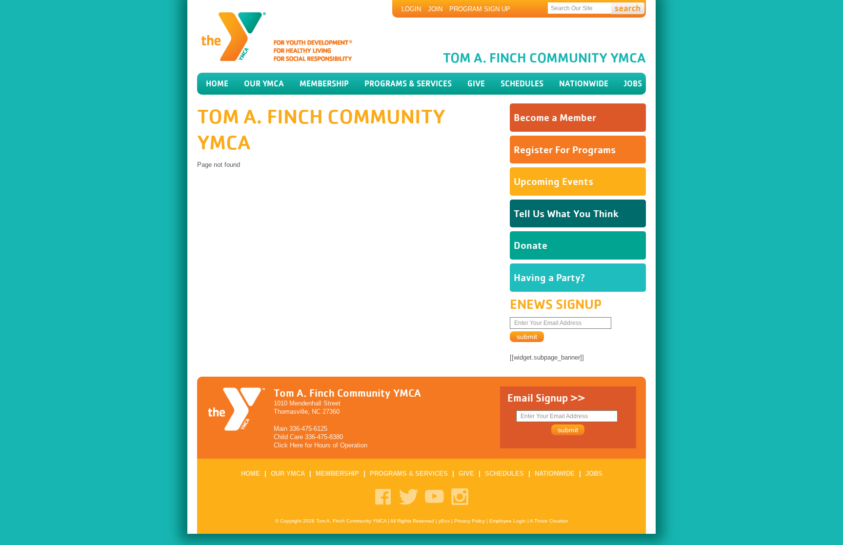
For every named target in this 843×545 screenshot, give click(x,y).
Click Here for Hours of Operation (320, 445)
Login (411, 9)
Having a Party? (549, 277)
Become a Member (555, 117)
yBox (444, 521)
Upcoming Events (553, 181)
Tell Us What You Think (566, 213)
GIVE (476, 83)
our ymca (264, 83)
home (217, 83)
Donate (530, 245)
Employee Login (507, 521)
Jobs (633, 83)
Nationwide (583, 83)
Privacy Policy (469, 521)
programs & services (408, 83)
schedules (522, 83)
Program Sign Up (479, 9)
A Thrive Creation (549, 521)
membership (324, 83)
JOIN (435, 9)
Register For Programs (565, 149)
